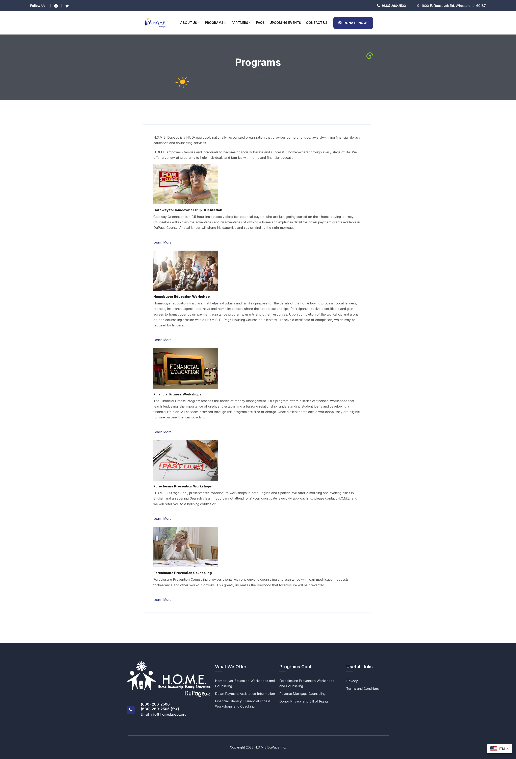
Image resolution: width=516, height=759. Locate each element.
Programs (214, 23)
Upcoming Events (285, 23)
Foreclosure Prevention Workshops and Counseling (306, 683)
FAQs (260, 23)
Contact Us (316, 23)
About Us (188, 23)
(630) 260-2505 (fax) (160, 709)
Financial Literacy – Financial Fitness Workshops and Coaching (242, 703)
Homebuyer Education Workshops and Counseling (245, 683)
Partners (239, 23)
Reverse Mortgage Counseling (302, 694)
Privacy (352, 681)
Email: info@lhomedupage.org (163, 714)
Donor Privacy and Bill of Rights (303, 701)
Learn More (162, 242)
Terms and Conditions (363, 689)
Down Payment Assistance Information (245, 694)
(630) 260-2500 (155, 704)
